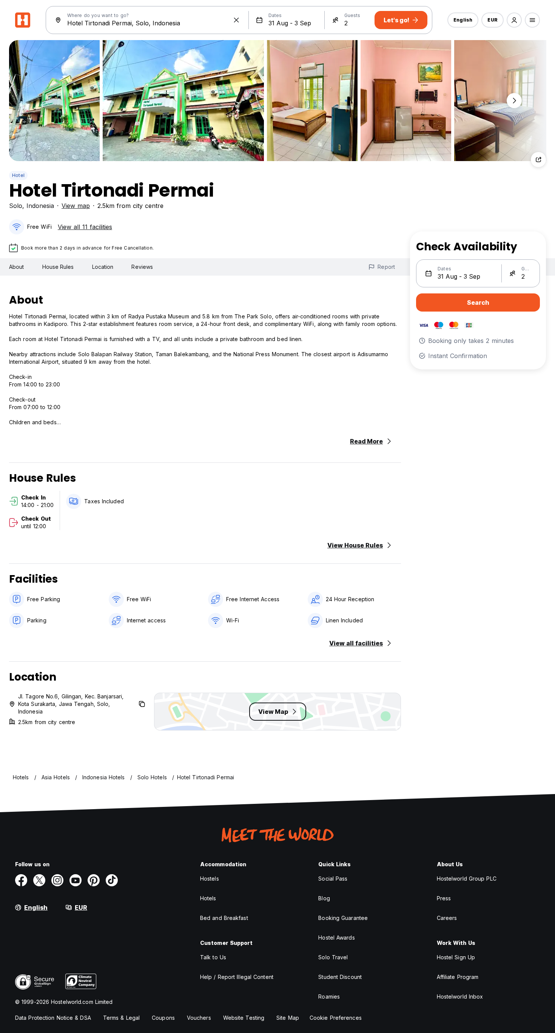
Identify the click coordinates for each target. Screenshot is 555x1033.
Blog (324, 898)
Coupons (163, 1017)
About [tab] (16, 267)
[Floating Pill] (514, 100)
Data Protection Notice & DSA (53, 1017)
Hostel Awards (336, 937)
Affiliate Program (458, 977)
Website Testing (244, 1017)
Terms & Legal (121, 1017)
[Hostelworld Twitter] (39, 880)
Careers (447, 918)
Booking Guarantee (343, 918)
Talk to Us (213, 957)
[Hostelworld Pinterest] (94, 880)
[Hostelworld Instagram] (57, 880)
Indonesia (40, 205)
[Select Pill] (514, 20)
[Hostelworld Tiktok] (112, 880)
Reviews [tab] (142, 267)
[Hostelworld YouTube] (75, 880)
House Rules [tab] (58, 267)
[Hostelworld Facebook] (21, 880)
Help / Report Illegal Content (236, 977)
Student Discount (340, 977)
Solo (15, 205)
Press (444, 898)
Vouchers (199, 1017)
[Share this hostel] (538, 159)
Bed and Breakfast (224, 918)
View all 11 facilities (85, 227)
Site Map (287, 1017)
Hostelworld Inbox (460, 996)
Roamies (329, 996)
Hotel (18, 175)
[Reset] (236, 20)
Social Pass (332, 878)
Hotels (208, 898)
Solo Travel (333, 957)
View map (76, 205)
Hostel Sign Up (456, 957)
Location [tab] (103, 267)
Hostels (209, 878)
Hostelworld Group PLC (466, 878)
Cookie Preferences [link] (336, 1017)
